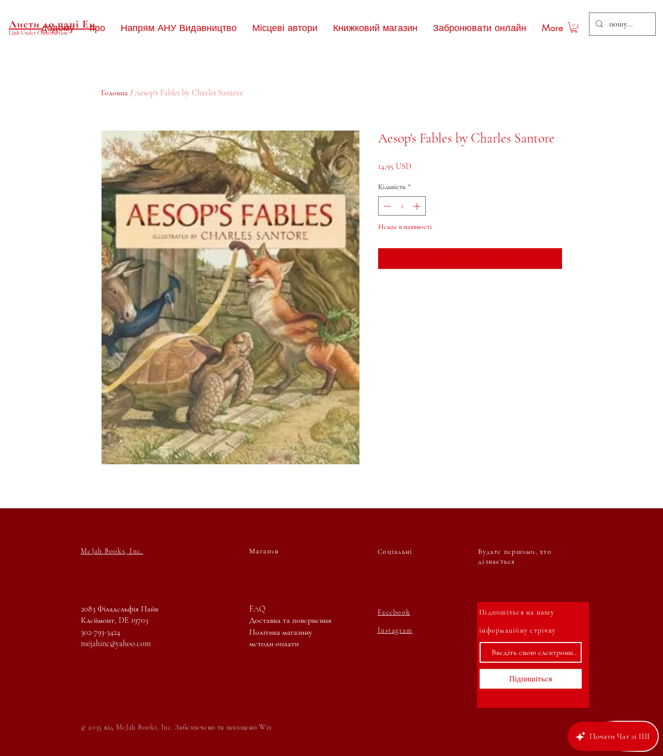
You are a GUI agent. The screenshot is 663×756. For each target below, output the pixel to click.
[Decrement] (386, 206)
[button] (574, 27)
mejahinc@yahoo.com (116, 643)
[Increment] (417, 206)
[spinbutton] (402, 206)
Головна (114, 93)
